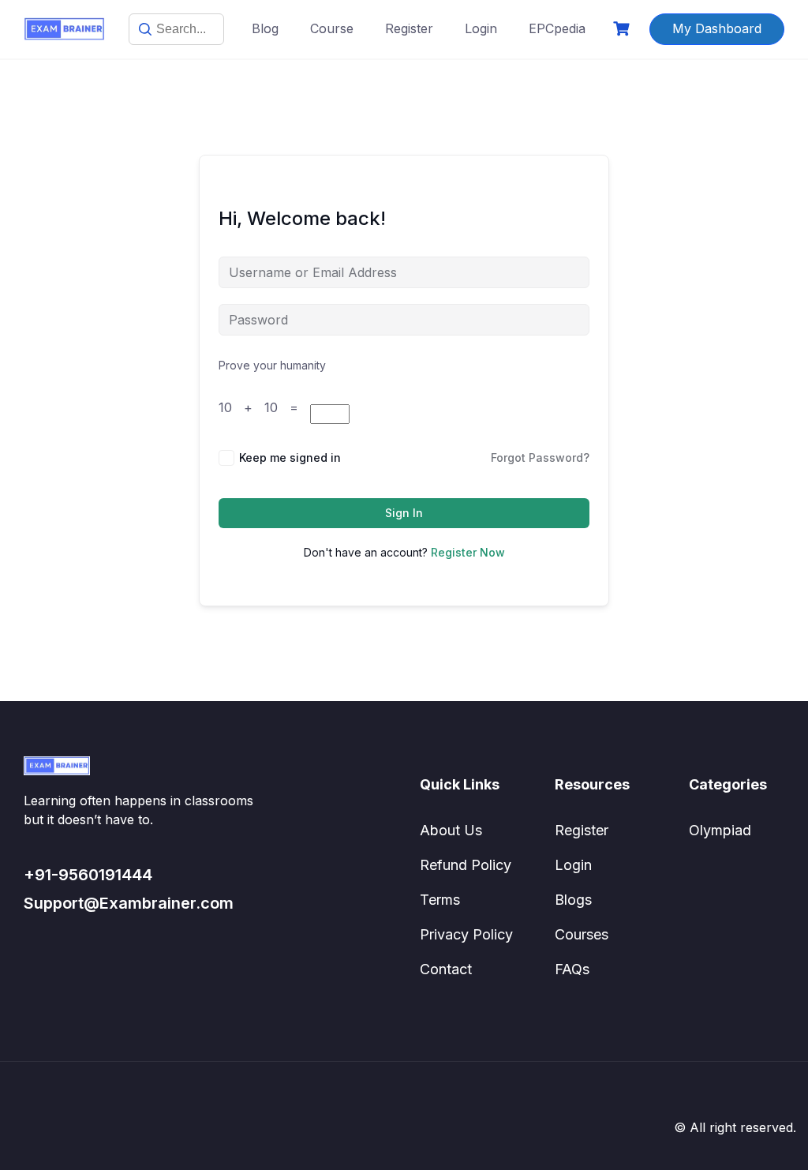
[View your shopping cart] (623, 28)
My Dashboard (716, 28)
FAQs (572, 969)
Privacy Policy (466, 934)
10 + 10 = (264, 407)
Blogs (573, 899)
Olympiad (720, 830)
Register (409, 28)
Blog (265, 28)
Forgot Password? (540, 457)
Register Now (468, 552)
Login (481, 28)
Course (332, 28)
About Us (451, 830)
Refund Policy (465, 865)
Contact (446, 969)
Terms (440, 899)
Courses (581, 934)
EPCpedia (557, 28)
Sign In (404, 512)
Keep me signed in (290, 457)
